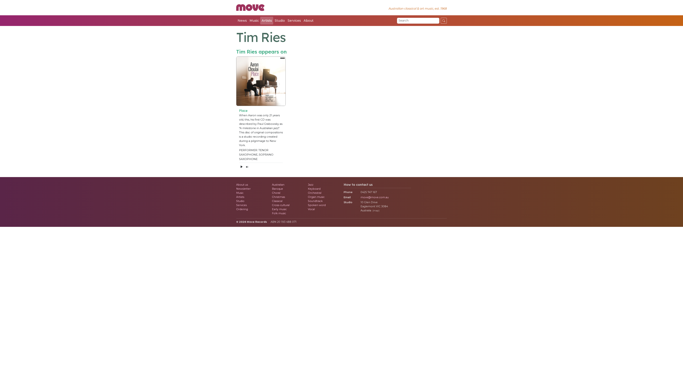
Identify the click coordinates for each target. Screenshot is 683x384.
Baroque (277, 188)
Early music (279, 209)
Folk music (279, 213)
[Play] (241, 166)
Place (243, 111)
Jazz (310, 184)
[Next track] (247, 166)
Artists (267, 20)
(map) (376, 210)
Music (254, 20)
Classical (277, 201)
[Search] (444, 20)
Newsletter (243, 188)
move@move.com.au (375, 197)
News (242, 20)
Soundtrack (315, 201)
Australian (278, 184)
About (308, 20)
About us (242, 184)
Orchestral (314, 192)
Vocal (311, 209)
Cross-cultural (281, 205)
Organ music (316, 197)
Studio (280, 20)
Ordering (242, 209)
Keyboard (314, 188)
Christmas (278, 197)
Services (294, 20)
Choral (276, 192)
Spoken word (317, 205)
